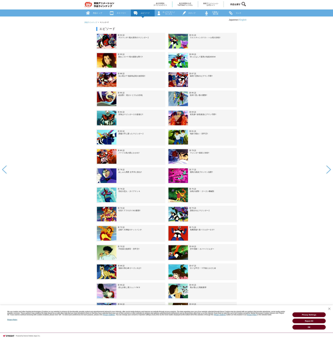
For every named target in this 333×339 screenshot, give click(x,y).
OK (309, 327)
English (242, 20)
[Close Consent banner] (329, 309)
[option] (166, 178)
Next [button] (328, 169)
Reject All (309, 321)
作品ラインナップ (91, 22)
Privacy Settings (309, 315)
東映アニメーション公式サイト (210, 4)
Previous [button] (4, 169)
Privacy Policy (252, 315)
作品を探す (235, 4)
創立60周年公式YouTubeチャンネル (185, 4)
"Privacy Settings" (109, 314)
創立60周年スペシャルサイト (160, 4)
